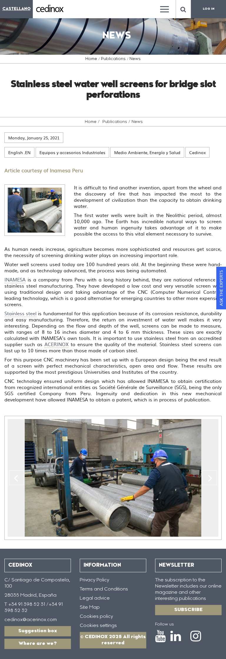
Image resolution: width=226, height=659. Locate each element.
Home (91, 59)
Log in (209, 9)
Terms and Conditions (104, 589)
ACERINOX (56, 344)
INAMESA (15, 279)
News (135, 59)
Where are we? (38, 643)
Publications (113, 59)
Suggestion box (37, 631)
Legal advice (95, 598)
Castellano (16, 9)
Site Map (90, 607)
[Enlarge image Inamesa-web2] (34, 210)
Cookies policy (96, 616)
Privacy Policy (94, 580)
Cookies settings (98, 625)
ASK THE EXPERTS (221, 288)
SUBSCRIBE (188, 610)
